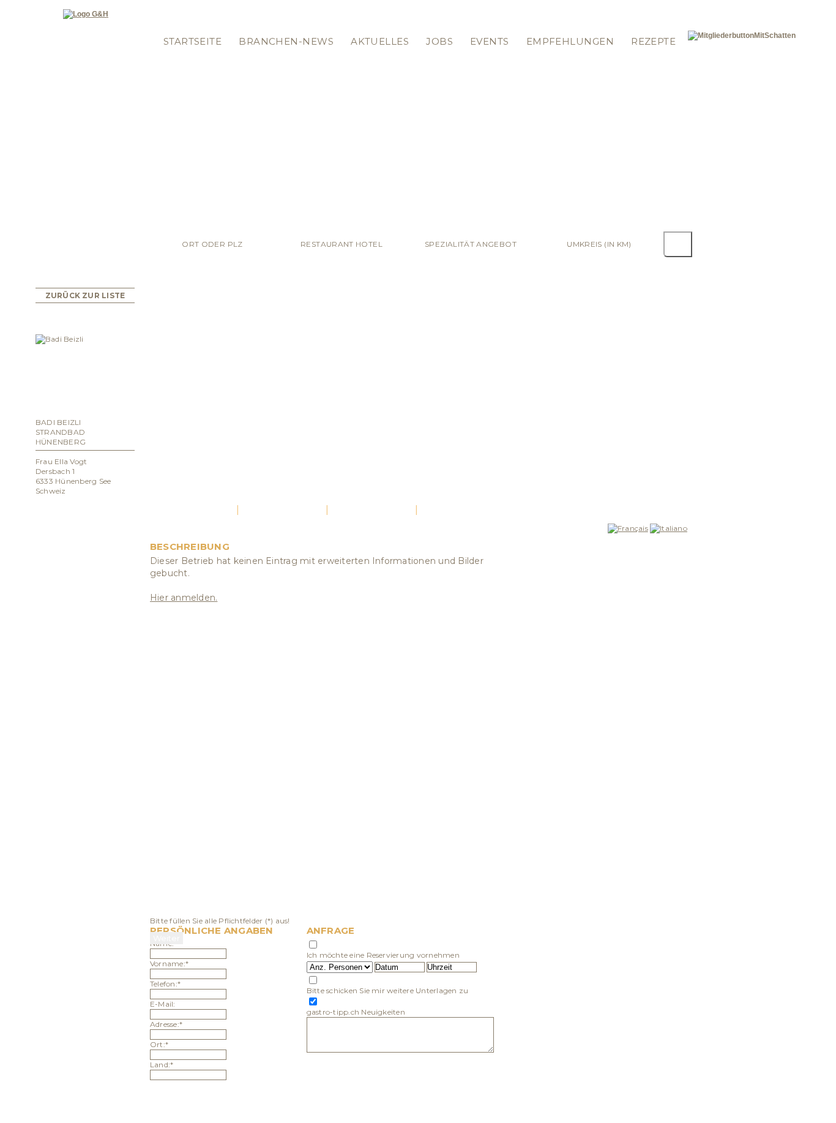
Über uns (441, 24)
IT (677, 8)
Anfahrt (371, 509)
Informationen (452, 8)
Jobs (439, 41)
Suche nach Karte (378, 8)
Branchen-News (286, 41)
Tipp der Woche (244, 8)
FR (666, 8)
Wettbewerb (308, 8)
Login (168, 8)
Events (489, 41)
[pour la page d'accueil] (85, 14)
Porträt (193, 509)
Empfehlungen (570, 41)
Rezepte (653, 41)
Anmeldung (180, 24)
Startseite (192, 41)
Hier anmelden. (183, 597)
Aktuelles (380, 41)
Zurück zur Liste (85, 295)
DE (653, 8)
